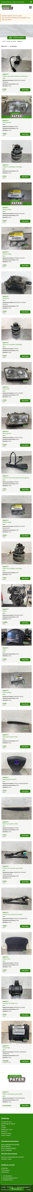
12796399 (16, 918)
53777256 (16, 828)
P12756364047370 (7, 874)
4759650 (16, 348)
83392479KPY (6, 528)
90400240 (16, 615)
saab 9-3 (19, 41)
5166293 (23, 80)
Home (4, 41)
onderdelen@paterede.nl (10, 1178)
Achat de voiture (6, 1133)
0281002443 (17, 1007)
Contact (3, 1127)
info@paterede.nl (8, 1180)
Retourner (4, 1131)
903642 (21, 696)
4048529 (16, 482)
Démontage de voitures (8, 1124)
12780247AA (6, 1053)
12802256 (16, 696)
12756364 (23, 872)
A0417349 (22, 213)
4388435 (16, 963)
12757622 (16, 783)
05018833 (16, 213)
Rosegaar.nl (26, 1187)
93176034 (23, 302)
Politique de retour (6, 1129)
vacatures (21, 2)
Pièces (3, 1125)
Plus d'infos (25, 89)
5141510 (16, 1098)
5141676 (16, 126)
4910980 (20, 393)
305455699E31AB (23, 783)
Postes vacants (5, 1135)
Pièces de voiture (11, 41)
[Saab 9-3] (16, 60)
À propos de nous (6, 1122)
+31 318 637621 (7, 1176)
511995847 (16, 1052)
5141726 (16, 393)
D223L (21, 615)
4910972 (20, 437)
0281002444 (17, 80)
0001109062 (17, 302)
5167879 (23, 1007)
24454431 (5, 304)
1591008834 (21, 1098)
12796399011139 (23, 918)
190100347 (5, 82)
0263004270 (23, 1052)
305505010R (17, 872)
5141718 (16, 437)
